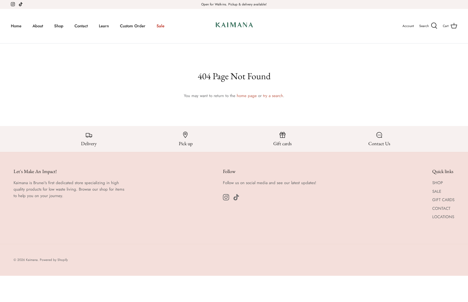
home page (247, 96)
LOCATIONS (443, 217)
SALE (436, 191)
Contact (81, 26)
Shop (58, 26)
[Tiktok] (21, 4)
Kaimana (32, 259)
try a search (273, 96)
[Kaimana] (234, 26)
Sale (160, 26)
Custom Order (132, 26)
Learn (104, 26)
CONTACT (441, 208)
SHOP (437, 183)
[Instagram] (13, 4)
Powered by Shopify (54, 259)
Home (16, 26)
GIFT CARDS (443, 200)
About (37, 26)
